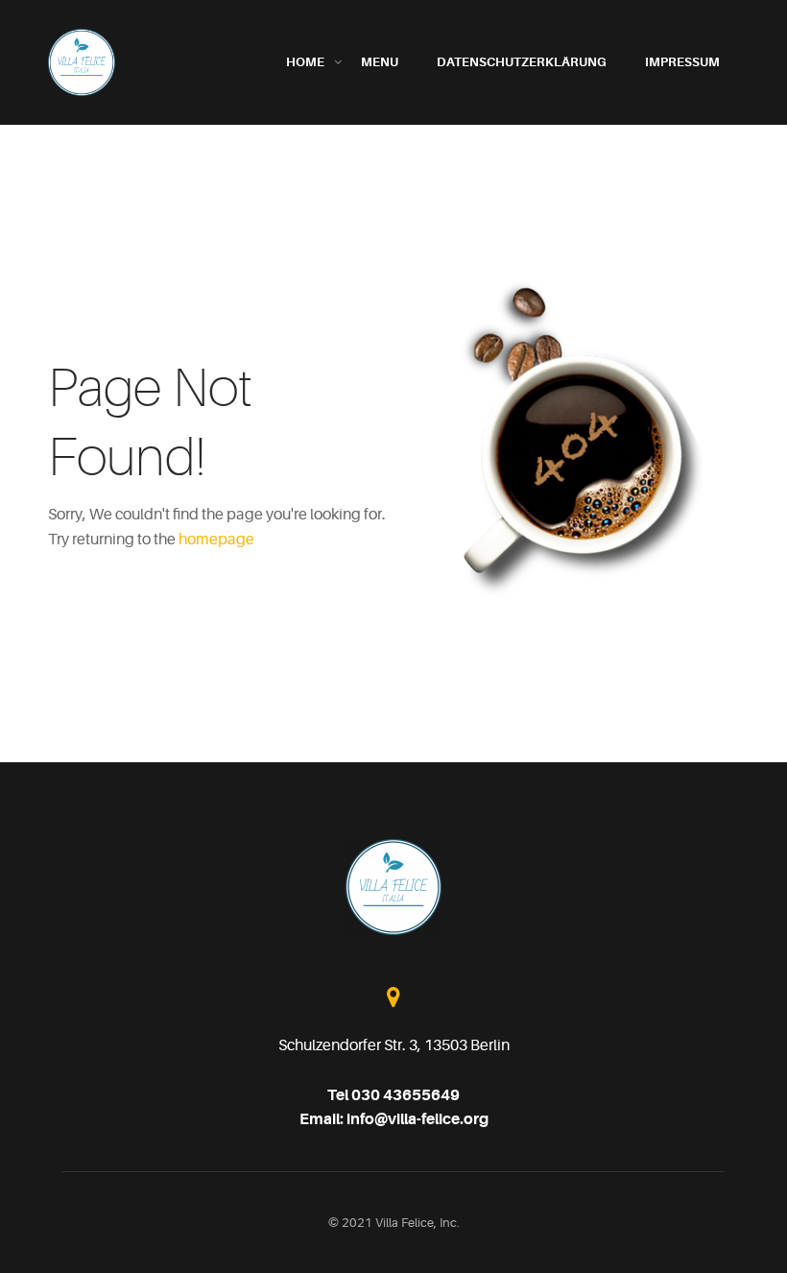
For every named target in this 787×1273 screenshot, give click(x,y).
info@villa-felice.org (417, 1119)
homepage (216, 539)
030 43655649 (405, 1095)
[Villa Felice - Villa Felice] (81, 61)
